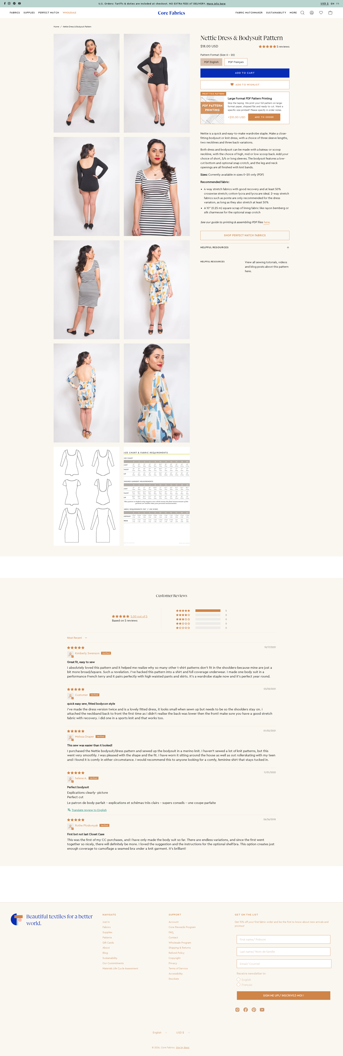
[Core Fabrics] (171, 13)
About (106, 947)
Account (173, 922)
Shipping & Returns (180, 947)
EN (332, 4)
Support (175, 914)
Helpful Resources (214, 247)
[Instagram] (9, 4)
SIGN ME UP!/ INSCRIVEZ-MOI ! (283, 995)
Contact (173, 937)
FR (337, 4)
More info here (216, 4)
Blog (105, 952)
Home (56, 26)
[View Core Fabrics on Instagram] (237, 1009)
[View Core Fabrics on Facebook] (245, 1009)
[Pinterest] (14, 4)
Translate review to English (89, 810)
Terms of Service (178, 968)
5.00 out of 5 (139, 616)
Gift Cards (108, 942)
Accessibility (176, 973)
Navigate (109, 914)
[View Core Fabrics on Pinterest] (254, 1009)
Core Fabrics (168, 1047)
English (157, 1032)
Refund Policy (177, 952)
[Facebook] (5, 4)
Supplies (107, 932)
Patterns (107, 937)
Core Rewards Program (182, 927)
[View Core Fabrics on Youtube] (262, 1009)
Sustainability (110, 958)
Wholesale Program (180, 942)
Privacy (173, 963)
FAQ (171, 932)
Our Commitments (113, 963)
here (266, 222)
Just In (106, 922)
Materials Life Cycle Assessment (120, 968)
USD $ (180, 1032)
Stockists (174, 978)
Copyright (174, 958)
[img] (75, 647)
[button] (69, 12)
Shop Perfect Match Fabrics (245, 235)
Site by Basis (182, 1047)
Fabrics (107, 927)
